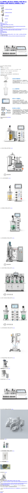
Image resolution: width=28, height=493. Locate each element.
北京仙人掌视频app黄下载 (6, 488)
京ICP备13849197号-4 (13, 488)
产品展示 (1, 25)
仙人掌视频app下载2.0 (8, 24)
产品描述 (1, 75)
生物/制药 (3, 31)
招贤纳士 (12, 24)
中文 (0, 33)
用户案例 (1, 30)
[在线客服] (1, 490)
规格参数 (4, 75)
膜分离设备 (20, 26)
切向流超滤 (19, 483)
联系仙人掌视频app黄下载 (3, 32)
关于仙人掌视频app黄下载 (3, 23)
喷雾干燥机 (23, 26)
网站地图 (1, 492)
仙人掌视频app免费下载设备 (4, 26)
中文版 (14, 34)
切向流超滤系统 (17, 26)
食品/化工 (5, 31)
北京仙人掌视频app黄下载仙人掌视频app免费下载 (6, 34)
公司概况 (1, 24)
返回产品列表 (9, 117)
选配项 (6, 75)
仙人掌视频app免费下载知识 (6, 483)
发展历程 (4, 24)
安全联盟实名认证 (18, 488)
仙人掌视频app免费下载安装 (11, 26)
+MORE (9, 368)
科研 (0, 31)
